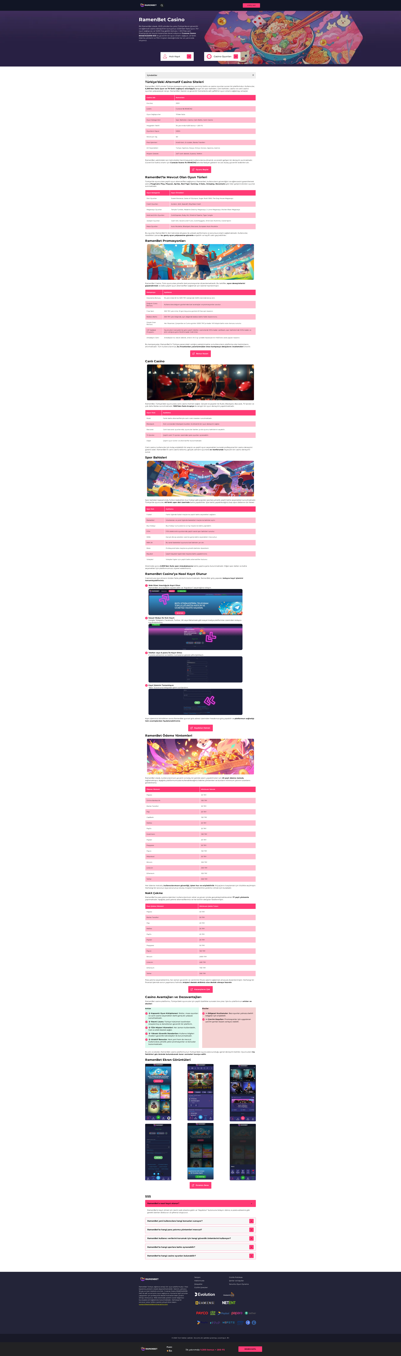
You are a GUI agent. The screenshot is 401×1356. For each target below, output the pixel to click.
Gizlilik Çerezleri (201, 1287)
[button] (200, 1203)
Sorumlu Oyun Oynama (239, 1284)
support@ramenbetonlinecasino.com (153, 1304)
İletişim (197, 1277)
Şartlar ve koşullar (236, 1281)
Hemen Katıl (250, 1349)
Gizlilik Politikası (236, 1277)
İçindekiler (152, 75)
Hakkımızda (199, 1281)
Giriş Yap (251, 5)
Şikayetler (198, 1284)
